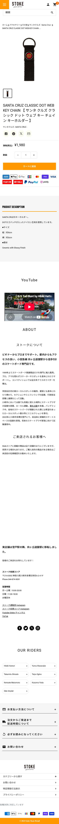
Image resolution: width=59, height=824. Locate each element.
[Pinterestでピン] (13, 133)
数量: (5, 155)
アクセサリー (15, 25)
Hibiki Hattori (9, 666)
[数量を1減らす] (18, 155)
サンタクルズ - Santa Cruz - (40, 25)
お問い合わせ (9, 782)
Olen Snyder (9, 691)
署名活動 (34, 406)
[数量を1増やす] (34, 155)
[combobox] (25, 12)
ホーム (5, 25)
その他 (25, 25)
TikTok (5, 616)
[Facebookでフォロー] (19, 628)
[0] (55, 4)
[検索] (52, 12)
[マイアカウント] (48, 4)
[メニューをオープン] (4, 4)
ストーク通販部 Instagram (13, 605)
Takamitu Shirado (11, 674)
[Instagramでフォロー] (31, 630)
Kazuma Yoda (38, 683)
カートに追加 (29, 166)
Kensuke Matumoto (12, 683)
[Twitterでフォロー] (25, 628)
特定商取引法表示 (11, 788)
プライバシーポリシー (13, 795)
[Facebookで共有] (6, 133)
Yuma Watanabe (39, 666)
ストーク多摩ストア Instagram (15, 609)
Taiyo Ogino (37, 674)
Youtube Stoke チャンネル (13, 613)
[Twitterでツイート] (21, 133)
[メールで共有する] (28, 133)
